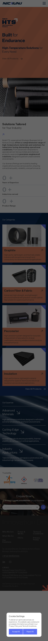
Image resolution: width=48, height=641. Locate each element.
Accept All (16, 632)
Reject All (30, 632)
